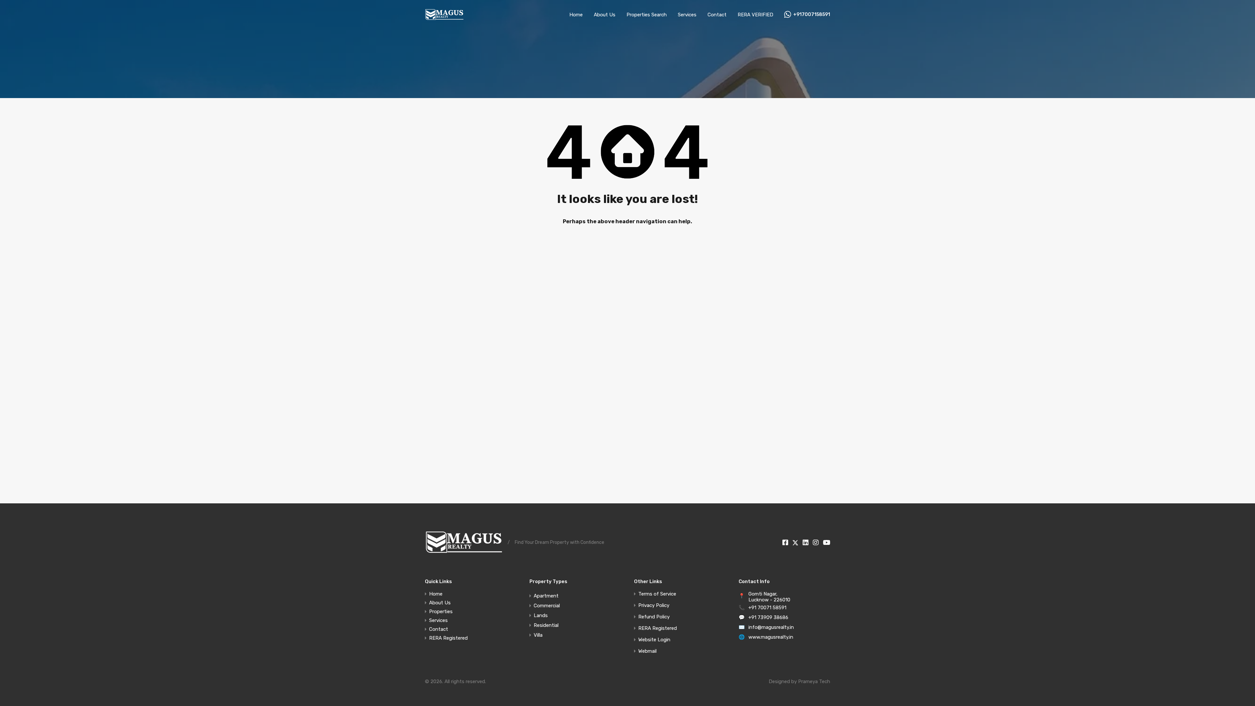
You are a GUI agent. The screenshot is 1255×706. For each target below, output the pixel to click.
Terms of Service (657, 594)
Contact (717, 15)
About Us (604, 15)
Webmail (647, 651)
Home (576, 15)
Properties (441, 611)
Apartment (546, 596)
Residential (546, 625)
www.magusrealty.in (770, 637)
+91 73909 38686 (768, 617)
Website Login (654, 639)
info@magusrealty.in (771, 627)
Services (687, 15)
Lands (541, 615)
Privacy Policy (653, 605)
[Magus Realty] (444, 20)
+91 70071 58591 (767, 608)
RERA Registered (448, 638)
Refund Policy (654, 616)
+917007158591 (811, 14)
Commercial (547, 606)
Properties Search (647, 15)
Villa (538, 635)
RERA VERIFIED (755, 15)
